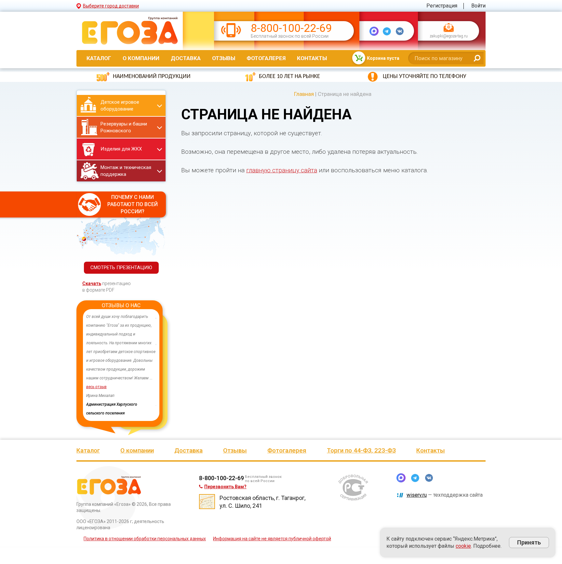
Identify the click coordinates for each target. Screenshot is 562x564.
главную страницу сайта (281, 170)
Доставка (186, 58)
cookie (463, 546)
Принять (529, 542)
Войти (478, 6)
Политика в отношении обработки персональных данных (145, 538)
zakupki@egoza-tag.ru (449, 36)
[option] (121, 365)
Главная (304, 94)
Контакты (312, 58)
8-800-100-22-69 (291, 28)
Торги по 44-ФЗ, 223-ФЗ (361, 450)
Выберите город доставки (111, 5)
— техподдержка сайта (445, 495)
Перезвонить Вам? (225, 486)
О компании (141, 58)
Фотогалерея (266, 58)
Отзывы (223, 58)
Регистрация (441, 6)
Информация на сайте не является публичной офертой (272, 538)
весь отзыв (96, 387)
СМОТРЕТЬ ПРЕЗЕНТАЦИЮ (121, 267)
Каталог (99, 58)
